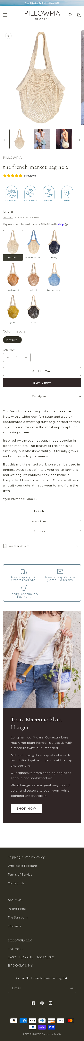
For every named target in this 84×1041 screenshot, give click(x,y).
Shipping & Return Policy (26, 857)
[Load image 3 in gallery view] (64, 139)
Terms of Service (20, 874)
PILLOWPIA (35, 1034)
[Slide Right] (79, 140)
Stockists (14, 926)
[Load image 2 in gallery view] (42, 139)
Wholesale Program (22, 866)
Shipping (8, 217)
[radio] (13, 245)
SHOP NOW (26, 808)
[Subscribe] (71, 988)
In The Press (17, 909)
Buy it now (42, 382)
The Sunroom (18, 917)
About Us (14, 900)
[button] (5, 15)
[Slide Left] (4, 140)
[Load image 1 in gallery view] (20, 139)
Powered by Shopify (51, 1034)
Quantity (8, 349)
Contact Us (16, 883)
